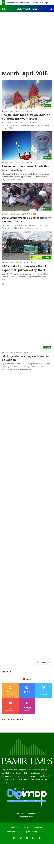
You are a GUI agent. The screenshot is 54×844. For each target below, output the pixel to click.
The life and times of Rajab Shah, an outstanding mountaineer (26, 116)
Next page (41, 662)
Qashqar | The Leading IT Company (33, 831)
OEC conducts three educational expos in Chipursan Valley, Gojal (24, 268)
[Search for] (50, 9)
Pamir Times (8, 111)
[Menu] (3, 9)
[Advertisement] (27, 40)
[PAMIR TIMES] (27, 8)
